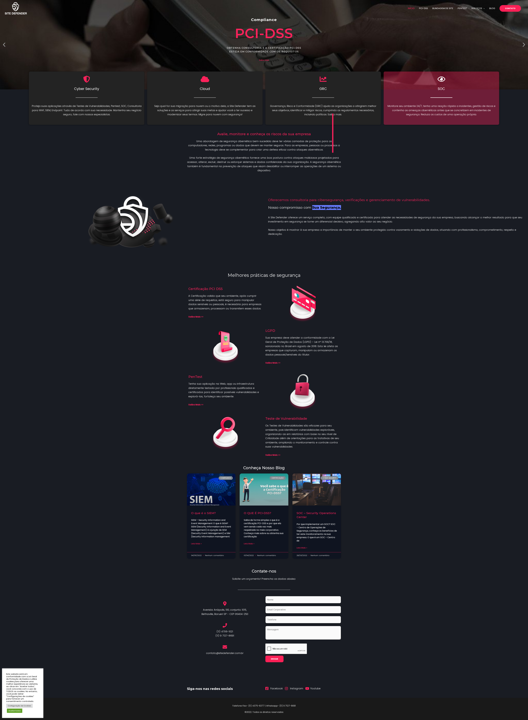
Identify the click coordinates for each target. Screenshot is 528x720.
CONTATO (510, 8)
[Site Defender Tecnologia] (16, 8)
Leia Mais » (196, 543)
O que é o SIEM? (203, 513)
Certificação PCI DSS (205, 289)
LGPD (270, 331)
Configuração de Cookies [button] (19, 705)
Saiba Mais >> (195, 316)
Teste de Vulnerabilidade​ (286, 419)
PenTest (195, 377)
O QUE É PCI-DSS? (257, 513)
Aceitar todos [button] (15, 710)
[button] (4, 44)
